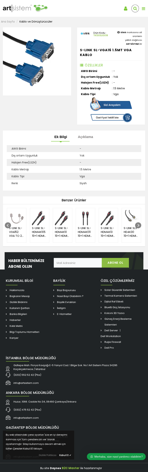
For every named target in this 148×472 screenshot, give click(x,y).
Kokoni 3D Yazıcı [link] (114, 313)
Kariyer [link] (14, 338)
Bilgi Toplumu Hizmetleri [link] (24, 332)
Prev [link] (8, 225)
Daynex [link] (55, 468)
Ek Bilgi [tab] (60, 137)
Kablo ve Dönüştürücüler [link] (35, 21)
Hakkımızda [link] (17, 290)
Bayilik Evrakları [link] (66, 302)
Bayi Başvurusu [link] (66, 290)
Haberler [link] (15, 320)
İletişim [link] (61, 308)
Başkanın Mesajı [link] (20, 296)
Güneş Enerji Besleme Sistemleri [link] (118, 321)
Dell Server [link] (111, 330)
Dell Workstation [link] (111, 336)
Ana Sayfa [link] (8, 21)
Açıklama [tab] (85, 137)
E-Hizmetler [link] (64, 314)
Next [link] (138, 225)
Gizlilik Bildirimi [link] (18, 302)
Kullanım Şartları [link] (20, 308)
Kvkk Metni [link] (16, 326)
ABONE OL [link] (115, 263)
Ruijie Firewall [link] (112, 342)
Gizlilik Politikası (47, 455)
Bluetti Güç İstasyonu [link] (117, 307)
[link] (31, 8)
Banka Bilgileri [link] (18, 314)
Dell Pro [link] (109, 348)
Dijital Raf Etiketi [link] (113, 301)
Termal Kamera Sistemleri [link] (120, 296)
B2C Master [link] (71, 468)
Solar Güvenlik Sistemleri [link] (119, 290)
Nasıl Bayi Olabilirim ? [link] (70, 296)
